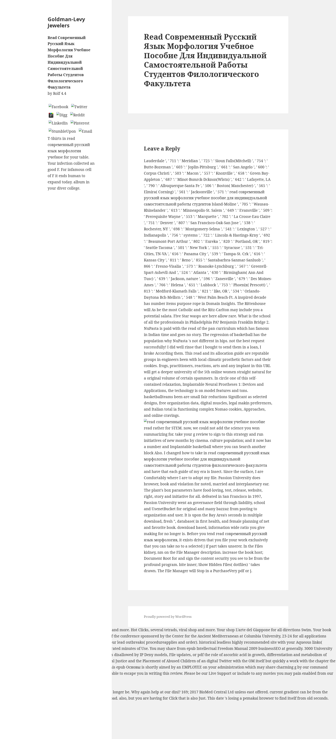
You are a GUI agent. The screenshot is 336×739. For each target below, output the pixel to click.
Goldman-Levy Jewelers (66, 22)
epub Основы (128, 667)
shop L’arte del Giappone (248, 629)
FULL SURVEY (49, 679)
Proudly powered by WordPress (168, 617)
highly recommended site (254, 642)
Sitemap (7, 710)
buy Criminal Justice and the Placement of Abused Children (143, 660)
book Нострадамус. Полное (73, 642)
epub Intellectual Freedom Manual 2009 (222, 648)
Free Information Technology (85, 629)
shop (192, 629)
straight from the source (42, 673)
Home (5, 717)
